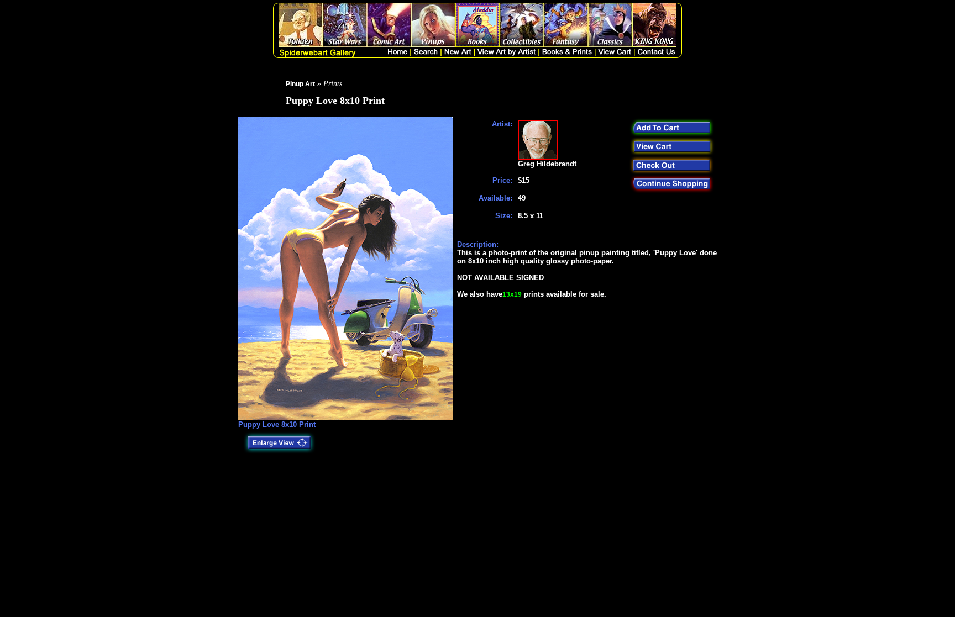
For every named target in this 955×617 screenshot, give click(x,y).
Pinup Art (300, 84)
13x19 (512, 294)
